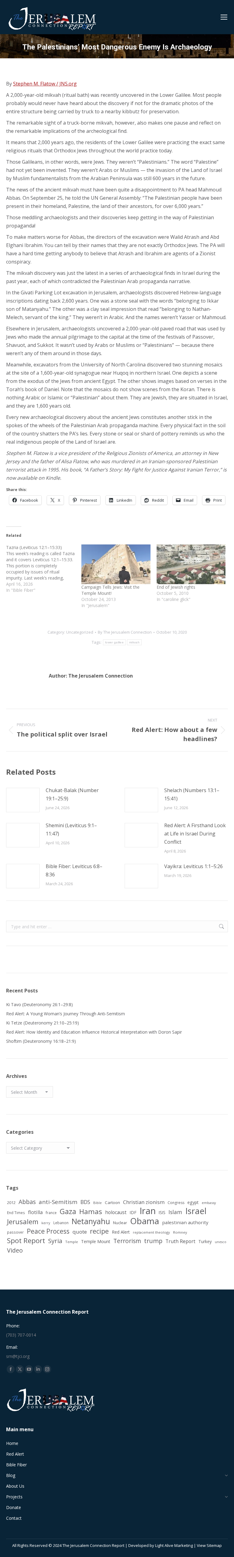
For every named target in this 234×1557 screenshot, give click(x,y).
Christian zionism (144, 1202)
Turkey (205, 1241)
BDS (85, 1202)
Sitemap (214, 1545)
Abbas (27, 1202)
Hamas (90, 1211)
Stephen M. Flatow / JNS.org (45, 83)
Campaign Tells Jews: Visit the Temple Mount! (110, 590)
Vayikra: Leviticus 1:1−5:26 (193, 866)
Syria (55, 1241)
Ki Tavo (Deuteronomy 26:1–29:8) (39, 1004)
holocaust (115, 1212)
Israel (196, 1211)
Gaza (68, 1211)
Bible (97, 1202)
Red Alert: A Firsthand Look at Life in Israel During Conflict (195, 833)
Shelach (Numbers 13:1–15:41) (191, 794)
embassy (209, 1202)
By (125, 632)
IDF (132, 1212)
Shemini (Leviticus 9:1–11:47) (71, 829)
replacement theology (151, 1232)
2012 (11, 1202)
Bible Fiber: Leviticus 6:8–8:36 (74, 870)
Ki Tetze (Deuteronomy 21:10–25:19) (42, 1023)
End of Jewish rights (176, 587)
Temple (71, 1241)
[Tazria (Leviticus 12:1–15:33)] (43, 568)
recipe (99, 1231)
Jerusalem (22, 1221)
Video (15, 1250)
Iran (148, 1211)
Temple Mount (95, 1241)
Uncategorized (79, 632)
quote (80, 1231)
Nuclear (120, 1222)
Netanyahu (91, 1221)
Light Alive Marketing (174, 1545)
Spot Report (26, 1240)
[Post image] (23, 800)
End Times (16, 1212)
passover (15, 1232)
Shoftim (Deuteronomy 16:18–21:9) (41, 1041)
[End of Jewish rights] (191, 564)
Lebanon (61, 1222)
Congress (176, 1202)
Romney (180, 1232)
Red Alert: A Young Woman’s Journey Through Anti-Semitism (65, 1014)
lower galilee (114, 642)
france (51, 1212)
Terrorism (127, 1241)
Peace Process (48, 1231)
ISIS (162, 1212)
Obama (144, 1221)
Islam (175, 1212)
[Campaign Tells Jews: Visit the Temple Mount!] (116, 564)
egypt (193, 1202)
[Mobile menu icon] (224, 17)
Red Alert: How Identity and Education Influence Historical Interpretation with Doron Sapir (94, 1032)
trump (153, 1241)
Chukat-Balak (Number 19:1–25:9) (72, 794)
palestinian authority (185, 1222)
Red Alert (121, 1232)
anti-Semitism (58, 1202)
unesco (220, 1242)
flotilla (35, 1212)
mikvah (134, 642)
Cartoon (112, 1202)
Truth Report (180, 1241)
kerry (45, 1222)
